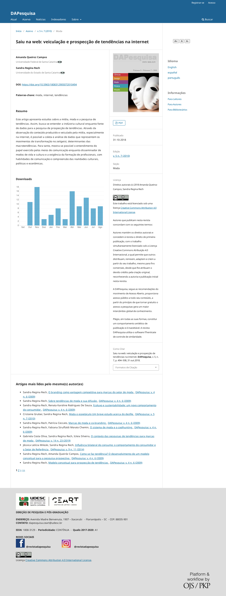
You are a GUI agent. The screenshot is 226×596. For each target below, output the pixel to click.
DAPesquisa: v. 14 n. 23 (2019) (52, 440)
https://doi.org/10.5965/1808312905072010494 (49, 84)
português (174, 77)
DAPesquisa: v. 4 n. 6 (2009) (115, 401)
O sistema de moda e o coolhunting (111, 427)
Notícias (41, 19)
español (172, 72)
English (172, 67)
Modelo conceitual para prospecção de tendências (78, 462)
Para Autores (174, 104)
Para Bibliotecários (177, 109)
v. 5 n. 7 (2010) (44, 31)
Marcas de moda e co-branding (87, 423)
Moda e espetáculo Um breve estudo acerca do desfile (101, 414)
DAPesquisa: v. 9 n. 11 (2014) (67, 449)
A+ (175, 41)
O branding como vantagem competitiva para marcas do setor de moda (91, 392)
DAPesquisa (23, 13)
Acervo (26, 19)
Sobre (75, 19)
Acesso (211, 2)
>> (23, 470)
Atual (14, 19)
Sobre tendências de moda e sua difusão (72, 401)
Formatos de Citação (126, 367)
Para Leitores (175, 99)
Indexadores (58, 19)
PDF (120, 122)
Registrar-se (198, 2)
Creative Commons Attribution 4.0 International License (58, 560)
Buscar (208, 19)
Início (19, 31)
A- (187, 41)
